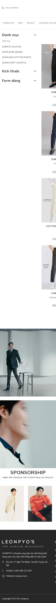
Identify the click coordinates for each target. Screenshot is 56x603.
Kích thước (11, 71)
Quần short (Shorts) (14, 62)
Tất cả (6, 41)
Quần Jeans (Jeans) (12, 52)
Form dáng (11, 80)
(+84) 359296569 (12, 8)
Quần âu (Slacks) (11, 46)
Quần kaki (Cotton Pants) (16, 57)
